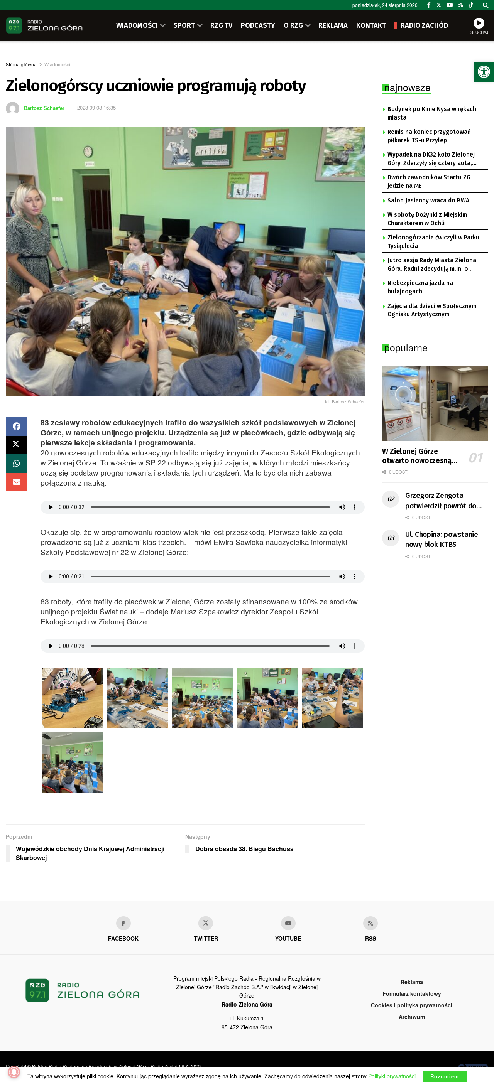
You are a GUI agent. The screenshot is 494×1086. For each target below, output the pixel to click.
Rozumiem (444, 1076)
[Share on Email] (16, 482)
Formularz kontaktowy (411, 993)
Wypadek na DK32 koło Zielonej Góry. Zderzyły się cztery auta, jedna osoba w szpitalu (431, 159)
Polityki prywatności (392, 1076)
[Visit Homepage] (44, 25)
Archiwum (412, 1016)
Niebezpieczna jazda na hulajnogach (420, 287)
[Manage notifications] (14, 1072)
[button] (484, 72)
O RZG (293, 25)
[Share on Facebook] (16, 426)
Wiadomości (57, 64)
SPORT (184, 25)
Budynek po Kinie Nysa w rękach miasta (431, 113)
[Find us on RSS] (460, 5)
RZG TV (221, 25)
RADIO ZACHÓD (424, 25)
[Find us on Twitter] (439, 5)
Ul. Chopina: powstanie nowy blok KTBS (441, 539)
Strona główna (21, 64)
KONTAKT (371, 25)
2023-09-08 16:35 (96, 107)
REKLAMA (333, 25)
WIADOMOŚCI (137, 25)
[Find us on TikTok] (471, 5)
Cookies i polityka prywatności (411, 1005)
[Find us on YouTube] (450, 5)
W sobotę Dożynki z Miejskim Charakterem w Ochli (427, 219)
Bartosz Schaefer (44, 107)
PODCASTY (258, 25)
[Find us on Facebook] (429, 5)
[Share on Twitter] (16, 445)
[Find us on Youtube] (288, 923)
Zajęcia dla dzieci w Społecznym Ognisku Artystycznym (431, 310)
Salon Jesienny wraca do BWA (428, 200)
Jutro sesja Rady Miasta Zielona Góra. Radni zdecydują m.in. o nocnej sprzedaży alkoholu (431, 265)
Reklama (412, 982)
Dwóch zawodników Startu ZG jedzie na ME (428, 181)
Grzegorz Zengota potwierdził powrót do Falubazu (440, 501)
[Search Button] (485, 5)
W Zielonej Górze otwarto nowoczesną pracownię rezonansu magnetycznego (417, 456)
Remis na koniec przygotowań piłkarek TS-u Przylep (429, 136)
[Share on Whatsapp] (16, 463)
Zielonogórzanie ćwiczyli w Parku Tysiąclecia (433, 242)
